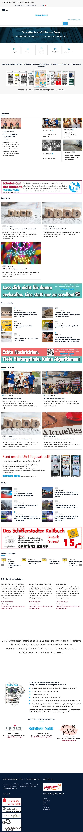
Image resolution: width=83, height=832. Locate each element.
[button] (2, 565)
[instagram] (40, 5)
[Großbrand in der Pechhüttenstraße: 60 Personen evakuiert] (6, 500)
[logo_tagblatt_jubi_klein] (41, 15)
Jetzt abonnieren (72, 19)
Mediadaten (46, 801)
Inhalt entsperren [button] (6, 604)
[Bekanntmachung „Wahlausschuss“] (44, 559)
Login (79, 19)
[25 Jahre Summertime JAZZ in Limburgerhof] (6, 321)
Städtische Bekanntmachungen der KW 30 (14, 565)
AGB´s (44, 803)
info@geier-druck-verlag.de (14, 737)
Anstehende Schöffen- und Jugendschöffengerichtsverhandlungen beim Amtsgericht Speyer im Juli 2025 (67, 339)
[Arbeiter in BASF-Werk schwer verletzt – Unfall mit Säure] (6, 332)
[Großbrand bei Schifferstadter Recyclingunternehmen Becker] (6, 488)
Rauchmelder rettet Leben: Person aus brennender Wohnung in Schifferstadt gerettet (67, 494)
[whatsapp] (48, 5)
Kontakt (45, 798)
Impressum (46, 807)
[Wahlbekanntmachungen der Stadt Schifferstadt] (64, 559)
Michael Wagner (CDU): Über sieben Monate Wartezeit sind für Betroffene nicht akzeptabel (25, 314)
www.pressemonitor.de (9, 788)
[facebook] (37, 5)
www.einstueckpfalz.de (69, 740)
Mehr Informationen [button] (7, 602)
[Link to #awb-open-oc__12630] (3, 10)
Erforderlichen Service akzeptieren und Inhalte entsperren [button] (13, 607)
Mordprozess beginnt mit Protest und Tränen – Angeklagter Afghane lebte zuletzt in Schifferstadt (27, 518)
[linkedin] (43, 5)
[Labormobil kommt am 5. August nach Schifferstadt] (47, 321)
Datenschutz (46, 809)
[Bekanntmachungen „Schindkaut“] (24, 559)
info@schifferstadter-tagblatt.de (41, 737)
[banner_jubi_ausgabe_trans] (41, 69)
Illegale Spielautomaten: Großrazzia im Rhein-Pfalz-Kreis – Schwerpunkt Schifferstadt (66, 518)
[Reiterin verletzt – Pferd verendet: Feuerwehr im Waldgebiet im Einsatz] (47, 500)
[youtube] (45, 5)
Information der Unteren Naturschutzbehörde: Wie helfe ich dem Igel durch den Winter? (67, 314)
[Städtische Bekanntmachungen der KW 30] (3, 559)
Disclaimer (46, 805)
